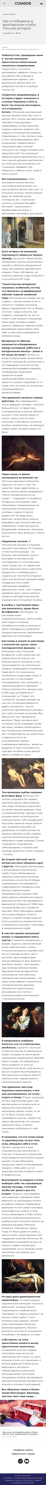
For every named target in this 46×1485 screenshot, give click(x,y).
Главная (4, 47)
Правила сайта (23, 1450)
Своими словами (9, 14)
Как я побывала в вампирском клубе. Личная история (20, 49)
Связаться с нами (23, 1454)
